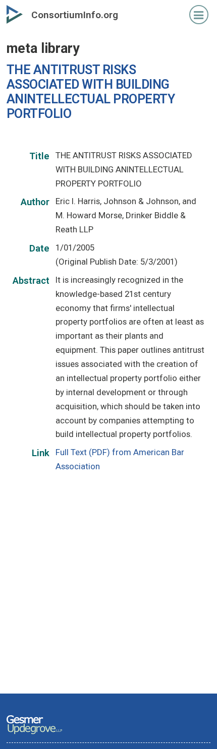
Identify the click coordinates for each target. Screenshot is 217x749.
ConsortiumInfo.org (74, 15)
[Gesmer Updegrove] (34, 735)
